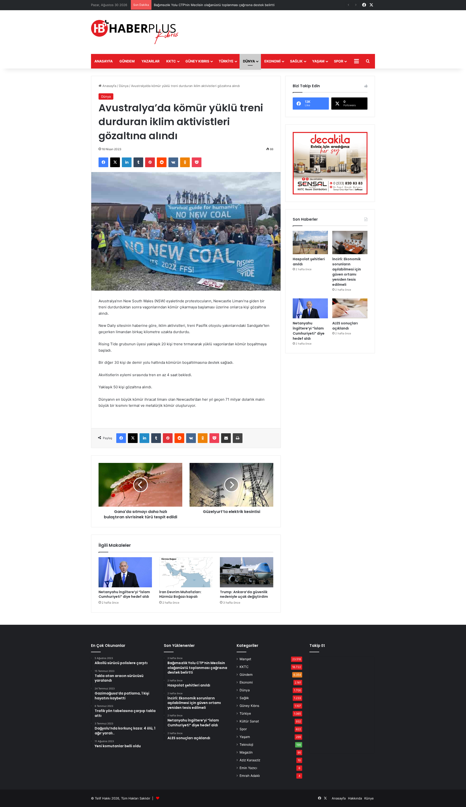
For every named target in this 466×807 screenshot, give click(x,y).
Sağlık (296, 61)
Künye (369, 798)
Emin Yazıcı (248, 768)
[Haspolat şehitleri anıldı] (310, 242)
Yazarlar (150, 61)
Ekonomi (272, 61)
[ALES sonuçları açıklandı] (349, 308)
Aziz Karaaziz (250, 760)
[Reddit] (161, 162)
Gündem (127, 61)
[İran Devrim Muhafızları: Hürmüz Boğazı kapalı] (186, 572)
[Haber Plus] (134, 32)
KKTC (171, 61)
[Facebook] (103, 162)
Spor (338, 61)
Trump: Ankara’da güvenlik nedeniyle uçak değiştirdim (244, 594)
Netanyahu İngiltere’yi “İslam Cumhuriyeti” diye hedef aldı (124, 594)
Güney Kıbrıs (197, 61)
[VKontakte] (173, 162)
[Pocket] (196, 162)
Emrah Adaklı (250, 776)
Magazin (246, 752)
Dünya (249, 61)
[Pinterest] (150, 162)
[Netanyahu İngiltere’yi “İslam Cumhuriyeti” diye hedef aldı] (125, 572)
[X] (115, 162)
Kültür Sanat (249, 721)
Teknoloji (246, 744)
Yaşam (318, 61)
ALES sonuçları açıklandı (345, 326)
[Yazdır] (237, 438)
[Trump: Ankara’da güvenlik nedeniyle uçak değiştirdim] (246, 572)
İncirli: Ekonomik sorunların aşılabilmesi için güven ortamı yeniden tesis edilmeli (346, 272)
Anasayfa (103, 61)
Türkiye (226, 61)
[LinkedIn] (127, 162)
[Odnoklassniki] (185, 162)
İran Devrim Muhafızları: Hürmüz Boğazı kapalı (180, 594)
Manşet (245, 659)
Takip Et (317, 645)
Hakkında (355, 798)
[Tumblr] (138, 162)
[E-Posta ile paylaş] (226, 438)
